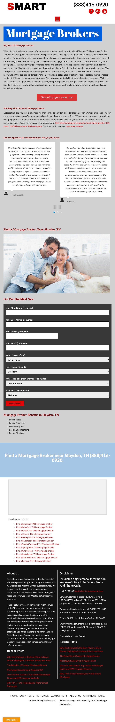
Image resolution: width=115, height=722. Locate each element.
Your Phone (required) (17, 331)
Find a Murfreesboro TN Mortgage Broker (37, 557)
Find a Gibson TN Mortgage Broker (33, 534)
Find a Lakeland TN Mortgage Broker (34, 523)
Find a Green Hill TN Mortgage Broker (35, 530)
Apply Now (89, 695)
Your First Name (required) (19, 308)
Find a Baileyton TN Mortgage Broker (34, 537)
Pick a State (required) (17, 390)
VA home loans (35, 126)
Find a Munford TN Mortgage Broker (34, 527)
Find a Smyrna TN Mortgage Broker (33, 560)
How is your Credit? (16, 366)
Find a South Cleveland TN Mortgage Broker (37, 544)
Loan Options (59, 695)
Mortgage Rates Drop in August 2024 (25, 669)
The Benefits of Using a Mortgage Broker (27, 665)
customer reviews (74, 126)
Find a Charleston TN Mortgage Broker (35, 550)
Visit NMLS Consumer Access (88, 591)
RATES (101, 695)
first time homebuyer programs (70, 122)
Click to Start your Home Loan (57, 97)
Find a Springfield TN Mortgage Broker (35, 547)
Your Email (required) (16, 343)
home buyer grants (95, 122)
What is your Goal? (15, 355)
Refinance (42, 695)
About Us (75, 695)
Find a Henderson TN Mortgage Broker (35, 554)
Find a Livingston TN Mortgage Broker (35, 540)
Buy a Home (27, 695)
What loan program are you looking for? (26, 378)
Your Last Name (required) (19, 319)
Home (14, 695)
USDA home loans (18, 126)
